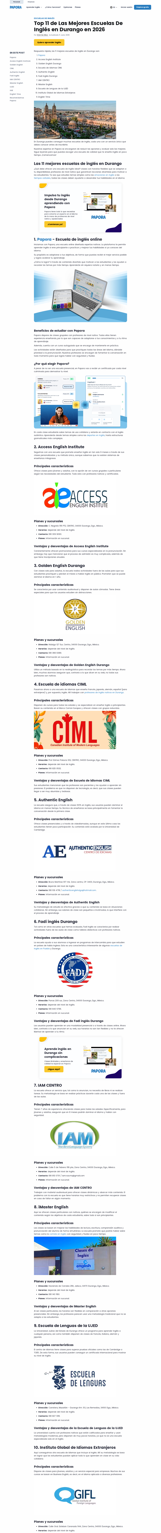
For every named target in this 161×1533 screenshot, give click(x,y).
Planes (78, 7)
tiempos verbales (42, 178)
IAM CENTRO (15, 79)
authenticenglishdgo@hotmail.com (79, 890)
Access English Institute (20, 61)
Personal (16, 2)
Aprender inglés (33, 7)
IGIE (11, 90)
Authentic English (17, 72)
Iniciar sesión (126, 7)
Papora (13, 57)
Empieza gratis (142, 7)
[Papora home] (16, 7)
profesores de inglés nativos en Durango (104, 692)
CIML (12, 68)
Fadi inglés (14, 76)
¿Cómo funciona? (53, 7)
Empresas (31, 2)
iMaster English (16, 83)
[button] (113, 7)
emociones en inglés (104, 175)
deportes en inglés (96, 435)
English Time (15, 94)
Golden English (16, 65)
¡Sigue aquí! (54, 1069)
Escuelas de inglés (44, 18)
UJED (12, 87)
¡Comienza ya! (55, 224)
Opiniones (67, 7)
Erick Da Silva (42, 35)
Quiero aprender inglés (49, 42)
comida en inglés (58, 1234)
